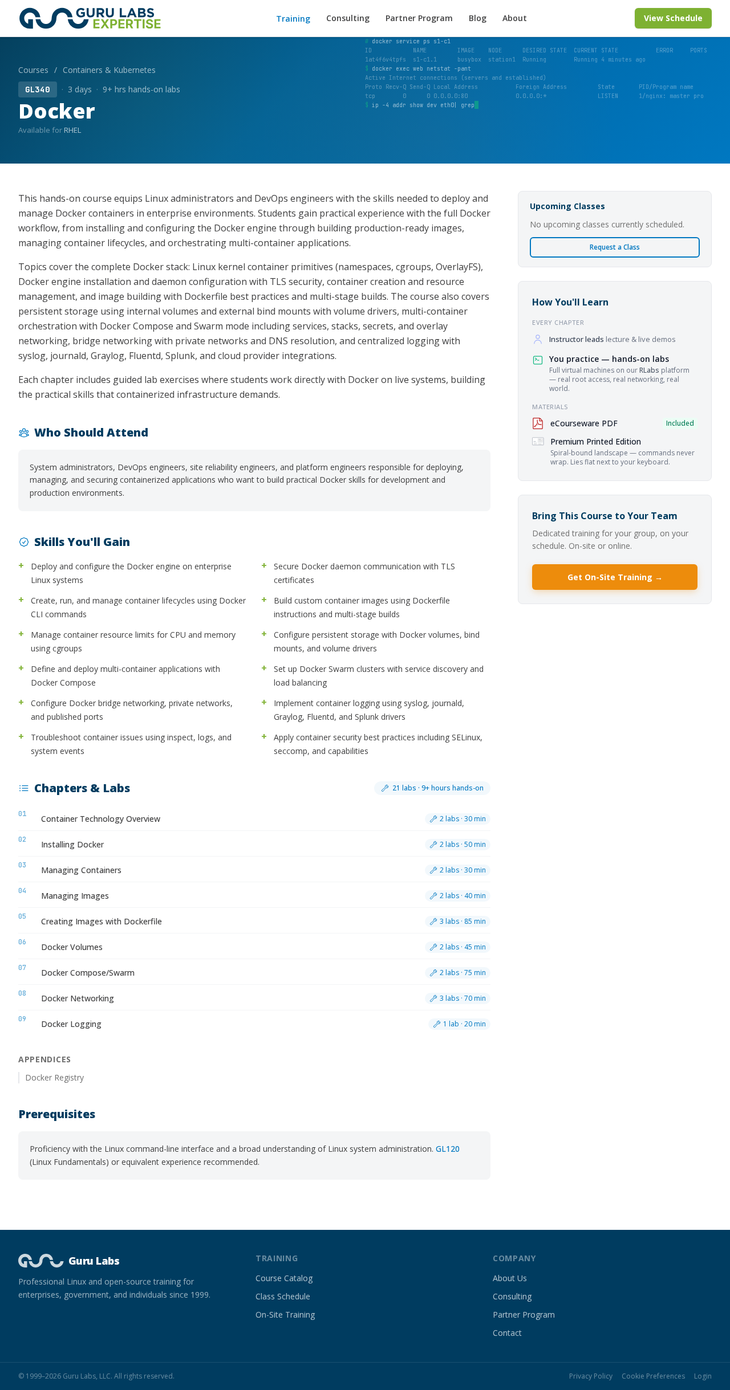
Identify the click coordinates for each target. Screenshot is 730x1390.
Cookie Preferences (653, 1376)
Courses (33, 69)
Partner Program (419, 18)
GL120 (448, 1148)
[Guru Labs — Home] (93, 18)
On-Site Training (285, 1314)
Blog (477, 18)
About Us (510, 1278)
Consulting (348, 18)
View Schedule (673, 18)
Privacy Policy (591, 1376)
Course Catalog (284, 1278)
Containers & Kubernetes (109, 69)
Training (293, 18)
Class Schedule (283, 1296)
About (514, 18)
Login (703, 1376)
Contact (507, 1332)
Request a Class (615, 247)
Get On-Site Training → (615, 577)
